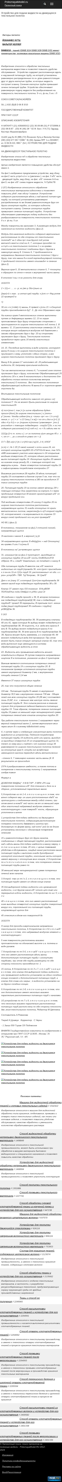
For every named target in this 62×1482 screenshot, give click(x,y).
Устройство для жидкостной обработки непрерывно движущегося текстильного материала (30, 1166)
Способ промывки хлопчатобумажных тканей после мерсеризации (20, 1357)
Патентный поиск (13, 5)
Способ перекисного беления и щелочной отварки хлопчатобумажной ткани (27, 1382)
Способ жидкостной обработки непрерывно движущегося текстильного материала (28, 1137)
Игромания (7, 1455)
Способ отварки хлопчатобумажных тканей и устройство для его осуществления (31, 1422)
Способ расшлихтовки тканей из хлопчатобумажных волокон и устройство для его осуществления (29, 1411)
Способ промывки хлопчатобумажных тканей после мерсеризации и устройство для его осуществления (29, 1436)
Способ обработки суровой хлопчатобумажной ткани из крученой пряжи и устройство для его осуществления (27, 1206)
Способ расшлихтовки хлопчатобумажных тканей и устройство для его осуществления (29, 1312)
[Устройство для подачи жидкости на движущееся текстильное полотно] (31, 1046)
